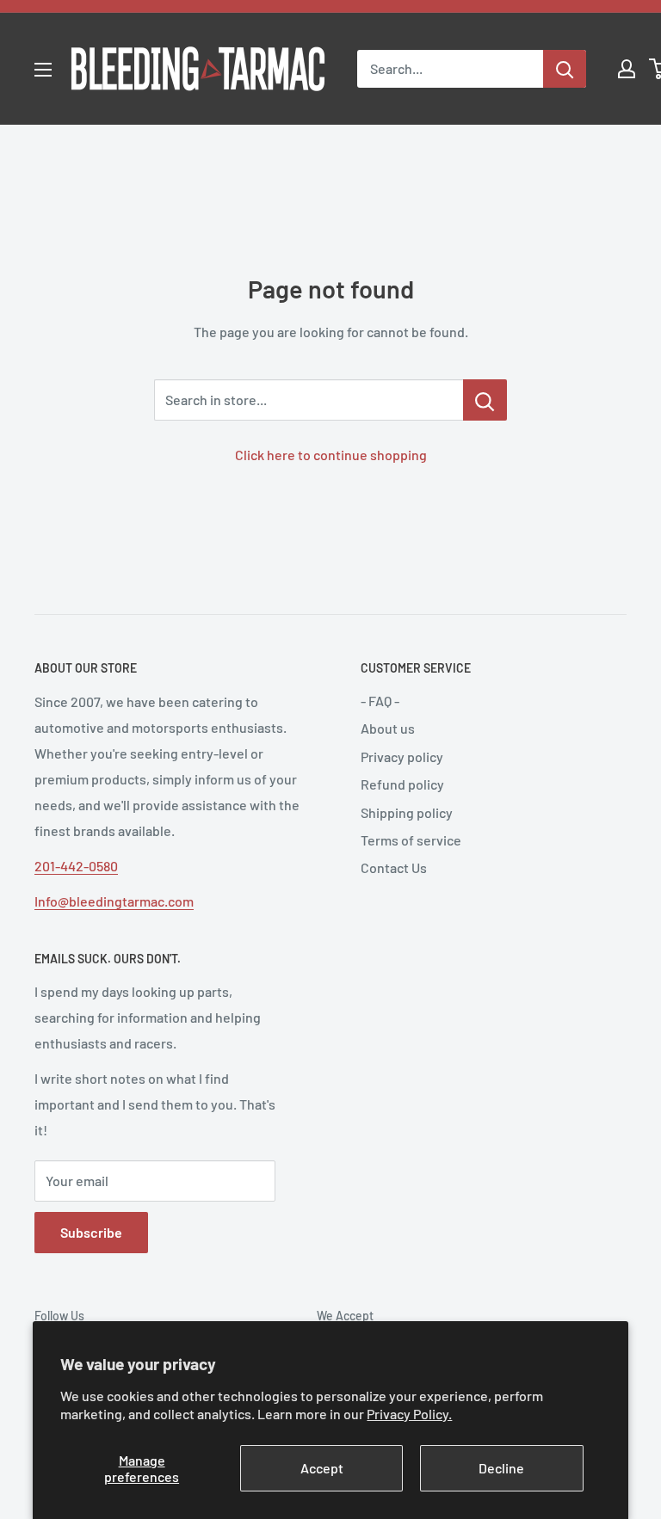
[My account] (626, 68)
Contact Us (394, 867)
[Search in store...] (485, 400)
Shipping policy (407, 812)
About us (388, 728)
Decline (501, 1468)
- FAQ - (380, 700)
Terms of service (411, 840)
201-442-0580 (76, 866)
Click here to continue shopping (331, 454)
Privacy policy (402, 756)
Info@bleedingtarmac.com (114, 901)
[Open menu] (43, 70)
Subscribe (91, 1232)
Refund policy (402, 784)
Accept (321, 1468)
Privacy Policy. (409, 1413)
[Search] (564, 69)
